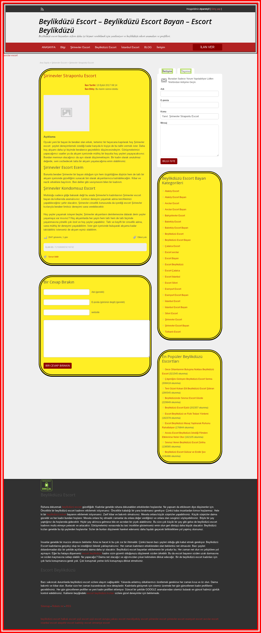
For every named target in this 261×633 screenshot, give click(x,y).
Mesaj (163, 123)
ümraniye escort (101, 622)
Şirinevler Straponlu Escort (70, 75)
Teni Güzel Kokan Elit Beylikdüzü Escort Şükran (189, 388)
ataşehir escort (66, 622)
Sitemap (45, 606)
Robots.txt (58, 606)
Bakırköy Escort (173, 221)
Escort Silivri (171, 283)
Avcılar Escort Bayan (175, 209)
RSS (68, 606)
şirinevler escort (157, 619)
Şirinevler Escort (80, 47)
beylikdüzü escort (72, 507)
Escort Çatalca (172, 270)
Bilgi (62, 47)
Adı (162, 89)
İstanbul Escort (130, 47)
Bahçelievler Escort (175, 215)
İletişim (161, 47)
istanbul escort (49, 622)
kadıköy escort (83, 622)
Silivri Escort (171, 313)
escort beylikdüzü (91, 553)
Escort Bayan (172, 258)
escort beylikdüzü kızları (100, 593)
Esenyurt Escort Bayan (176, 295)
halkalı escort (68, 619)
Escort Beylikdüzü (174, 264)
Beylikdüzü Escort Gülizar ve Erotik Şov (185, 452)
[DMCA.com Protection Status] (46, 490)
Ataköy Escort (172, 191)
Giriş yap (215, 9)
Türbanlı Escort (173, 331)
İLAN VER (207, 47)
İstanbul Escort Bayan (176, 307)
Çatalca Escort (172, 246)
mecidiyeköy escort (137, 619)
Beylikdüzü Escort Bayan (178, 240)
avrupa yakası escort (114, 619)
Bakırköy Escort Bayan (176, 227)
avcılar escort (11, 55)
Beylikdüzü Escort (105, 47)
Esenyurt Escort (173, 289)
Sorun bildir (53, 257)
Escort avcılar (172, 252)
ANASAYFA (48, 47)
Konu (163, 111)
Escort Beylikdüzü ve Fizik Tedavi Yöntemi (186, 413)
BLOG (148, 47)
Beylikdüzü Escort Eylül (177, 407)
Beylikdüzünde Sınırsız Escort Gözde (184, 398)
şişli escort (83, 619)
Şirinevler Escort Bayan (177, 325)
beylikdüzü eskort (56, 514)
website (96, 312)
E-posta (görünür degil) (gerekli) (108, 302)
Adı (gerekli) (98, 292)
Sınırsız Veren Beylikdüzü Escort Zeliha (185, 442)
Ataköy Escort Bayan (175, 197)
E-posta (164, 100)
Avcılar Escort (172, 203)
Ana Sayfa (44, 63)
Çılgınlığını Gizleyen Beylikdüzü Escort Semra (188, 379)
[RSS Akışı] (41, 8)
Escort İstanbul (172, 276)
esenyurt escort (194, 619)
